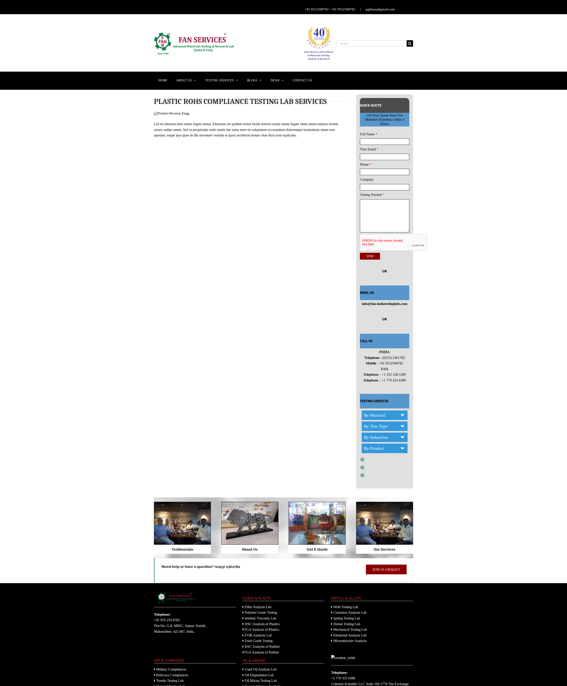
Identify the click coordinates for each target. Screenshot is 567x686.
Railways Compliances (171, 675)
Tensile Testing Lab (169, 680)
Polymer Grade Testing (260, 612)
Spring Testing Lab (346, 618)
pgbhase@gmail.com (380, 9)
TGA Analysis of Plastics (261, 629)
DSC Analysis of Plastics (262, 624)
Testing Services (219, 80)
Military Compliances (170, 669)
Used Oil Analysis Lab (260, 669)
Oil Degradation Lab (259, 675)
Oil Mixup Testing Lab (260, 680)
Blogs (252, 80)
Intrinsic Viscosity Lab (260, 618)
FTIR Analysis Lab (258, 635)
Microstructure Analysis (349, 641)
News (275, 80)
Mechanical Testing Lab (349, 629)
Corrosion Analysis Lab (349, 612)
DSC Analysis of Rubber (262, 646)
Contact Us (302, 80)
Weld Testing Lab (345, 607)
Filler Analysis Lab (257, 607)
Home (162, 80)
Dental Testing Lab (346, 624)
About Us (184, 80)
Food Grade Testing (258, 641)
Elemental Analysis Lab (349, 635)
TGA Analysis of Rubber (261, 652)
